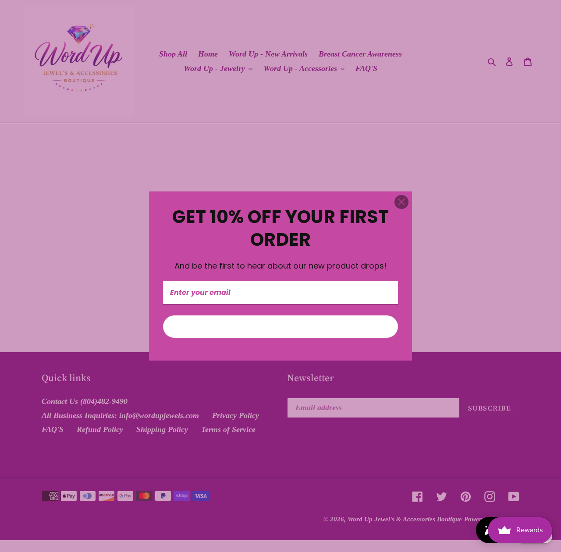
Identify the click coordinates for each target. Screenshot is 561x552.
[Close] (401, 201)
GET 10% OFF (280, 327)
